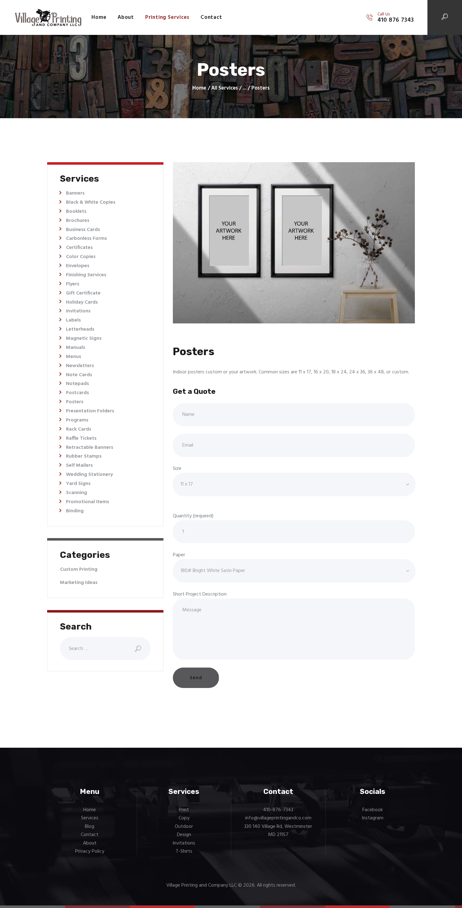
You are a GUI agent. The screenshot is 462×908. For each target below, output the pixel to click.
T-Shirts (184, 851)
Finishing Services (86, 275)
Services (89, 818)
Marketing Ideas (78, 583)
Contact (89, 835)
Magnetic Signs (84, 338)
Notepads (77, 384)
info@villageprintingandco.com (278, 818)
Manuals (75, 348)
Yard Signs (78, 484)
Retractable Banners (89, 447)
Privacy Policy (89, 851)
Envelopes (77, 266)
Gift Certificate (83, 293)
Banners (75, 193)
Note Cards (79, 375)
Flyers (72, 284)
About (89, 843)
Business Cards (83, 230)
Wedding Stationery (89, 475)
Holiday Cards (82, 302)
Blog (89, 827)
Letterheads (80, 329)
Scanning (76, 493)
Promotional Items (87, 502)
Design (184, 835)
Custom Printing (78, 569)
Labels (73, 320)
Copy (184, 818)
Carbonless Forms (86, 238)
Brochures (77, 221)
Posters (74, 402)
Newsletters (80, 366)
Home (199, 88)
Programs (77, 420)
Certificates (79, 248)
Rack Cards (78, 429)
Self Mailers (79, 465)
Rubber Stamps (84, 456)
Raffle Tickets (81, 438)
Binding (75, 511)
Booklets (76, 211)
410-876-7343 (278, 810)
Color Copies (81, 257)
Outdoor (184, 827)
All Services (224, 88)
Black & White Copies (90, 202)
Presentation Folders (90, 411)
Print (184, 810)
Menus (73, 357)
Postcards (77, 393)
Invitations (78, 311)
